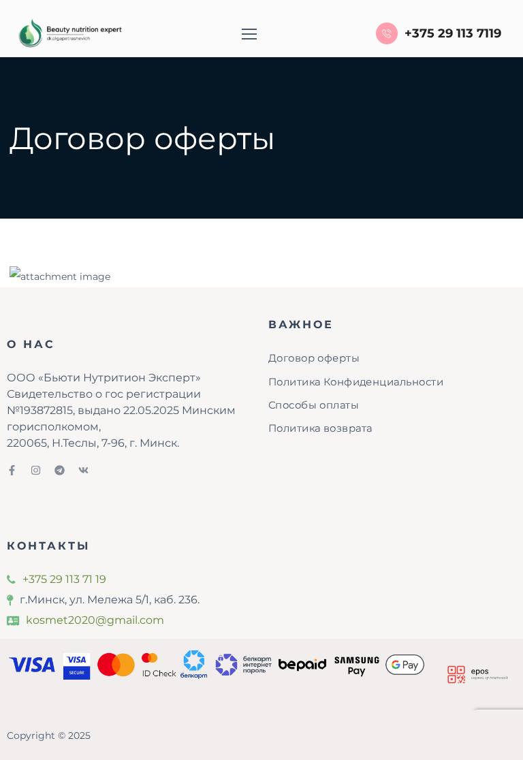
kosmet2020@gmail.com (95, 620)
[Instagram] (36, 470)
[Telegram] (59, 470)
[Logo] (69, 33)
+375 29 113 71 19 (64, 579)
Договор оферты (314, 358)
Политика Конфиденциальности (355, 381)
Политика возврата (320, 428)
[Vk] (83, 470)
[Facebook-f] (12, 470)
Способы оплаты (313, 404)
